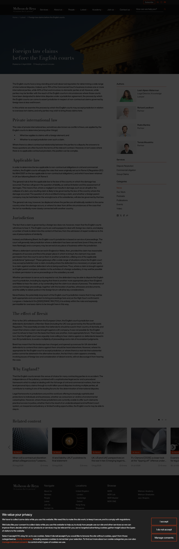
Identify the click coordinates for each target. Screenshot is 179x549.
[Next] (173, 447)
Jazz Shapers (143, 498)
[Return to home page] (24, 10)
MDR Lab (111, 494)
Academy (96, 9)
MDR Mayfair (112, 498)
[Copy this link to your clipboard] (127, 215)
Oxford (79, 501)
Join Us (47, 504)
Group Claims (123, 174)
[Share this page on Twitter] (121, 215)
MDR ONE (111, 501)
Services (44, 9)
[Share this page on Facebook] (124, 215)
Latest (83, 9)
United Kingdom (82, 491)
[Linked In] (157, 2)
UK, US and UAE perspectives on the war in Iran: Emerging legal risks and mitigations (109, 460)
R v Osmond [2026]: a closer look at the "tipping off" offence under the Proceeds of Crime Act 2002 (148, 460)
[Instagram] (161, 2)
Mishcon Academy (145, 491)
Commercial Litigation (126, 170)
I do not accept (164, 529)
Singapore (80, 508)
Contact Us (48, 508)
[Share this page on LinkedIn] (118, 215)
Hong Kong (80, 504)
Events (120, 204)
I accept (164, 521)
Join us (110, 9)
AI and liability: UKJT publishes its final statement (69, 459)
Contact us (125, 9)
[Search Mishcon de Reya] (151, 9)
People (71, 9)
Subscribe (149, 2)
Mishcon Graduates (146, 494)
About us (58, 9)
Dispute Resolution (125, 165)
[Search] (164, 9)
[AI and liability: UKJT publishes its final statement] (70, 441)
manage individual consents (15, 542)
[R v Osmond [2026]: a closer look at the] (149, 441)
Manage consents (164, 537)
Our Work (121, 192)
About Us (48, 491)
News (119, 187)
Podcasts (121, 196)
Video (119, 208)
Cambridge (81, 498)
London (80, 494)
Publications (122, 200)
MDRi (109, 491)
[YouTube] (164, 2)
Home (15, 17)
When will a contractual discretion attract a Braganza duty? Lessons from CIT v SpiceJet (29, 460)
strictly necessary (24, 539)
